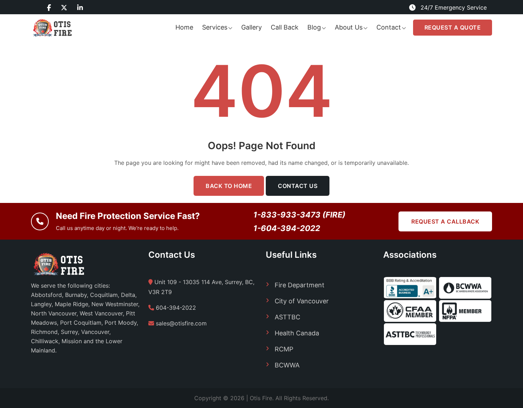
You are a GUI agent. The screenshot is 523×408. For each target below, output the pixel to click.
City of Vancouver (302, 301)
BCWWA (287, 365)
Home (184, 27)
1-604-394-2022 (286, 228)
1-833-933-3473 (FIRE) (299, 214)
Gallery (251, 27)
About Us (349, 27)
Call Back (285, 27)
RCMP (284, 349)
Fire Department (299, 285)
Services (214, 27)
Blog (314, 27)
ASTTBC (287, 317)
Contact (388, 27)
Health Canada (297, 333)
